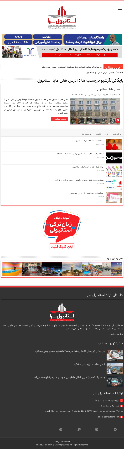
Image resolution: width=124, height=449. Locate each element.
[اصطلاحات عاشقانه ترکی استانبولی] (114, 144)
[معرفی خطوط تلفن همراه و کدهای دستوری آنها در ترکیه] (114, 184)
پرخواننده (117, 134)
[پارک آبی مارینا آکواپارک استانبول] (92, 269)
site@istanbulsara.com (108, 417)
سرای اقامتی (93, 94)
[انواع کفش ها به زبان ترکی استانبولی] (114, 171)
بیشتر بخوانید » (59, 119)
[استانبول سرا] (62, 16)
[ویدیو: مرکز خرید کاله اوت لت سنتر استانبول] (52, 269)
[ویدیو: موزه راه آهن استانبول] (32, 269)
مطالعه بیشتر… (116, 334)
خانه (119, 72)
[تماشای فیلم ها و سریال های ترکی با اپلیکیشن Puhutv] (114, 157)
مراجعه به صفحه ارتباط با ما (107, 400)
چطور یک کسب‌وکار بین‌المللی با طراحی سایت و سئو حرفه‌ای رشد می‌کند (69, 377)
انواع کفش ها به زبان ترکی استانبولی (88, 167)
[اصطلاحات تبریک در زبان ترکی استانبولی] (114, 197)
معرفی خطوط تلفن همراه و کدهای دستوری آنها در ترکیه (79, 180)
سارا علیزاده (114, 94)
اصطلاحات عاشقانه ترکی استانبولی (89, 140)
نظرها (98, 134)
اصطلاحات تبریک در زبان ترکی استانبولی (86, 193)
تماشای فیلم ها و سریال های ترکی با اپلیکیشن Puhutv (80, 154)
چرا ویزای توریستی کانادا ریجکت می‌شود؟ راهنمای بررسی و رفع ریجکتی (71, 67)
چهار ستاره (102, 94)
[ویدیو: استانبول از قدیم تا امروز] (112, 269)
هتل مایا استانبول (108, 89)
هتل (86, 94)
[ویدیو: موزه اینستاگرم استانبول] (12, 269)
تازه (106, 134)
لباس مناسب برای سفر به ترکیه (89, 364)
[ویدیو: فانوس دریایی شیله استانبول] (72, 269)
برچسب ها (86, 134)
